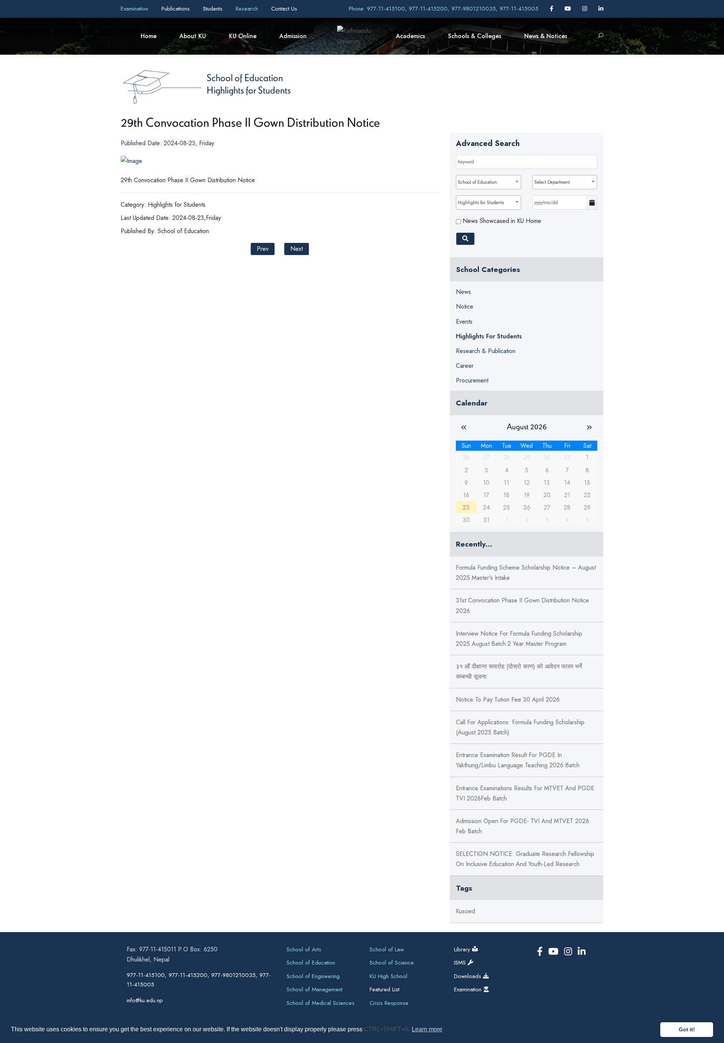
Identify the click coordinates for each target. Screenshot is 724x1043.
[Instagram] (585, 9)
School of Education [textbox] (477, 182)
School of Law (387, 949)
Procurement (472, 380)
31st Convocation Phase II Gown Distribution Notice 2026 (522, 605)
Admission (293, 36)
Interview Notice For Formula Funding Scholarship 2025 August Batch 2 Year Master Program (519, 638)
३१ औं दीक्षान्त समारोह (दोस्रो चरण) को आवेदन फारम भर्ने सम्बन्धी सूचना (519, 671)
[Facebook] (552, 9)
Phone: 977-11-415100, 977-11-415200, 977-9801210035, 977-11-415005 (443, 9)
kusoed (465, 911)
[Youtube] (568, 9)
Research (248, 9)
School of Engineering (313, 976)
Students (213, 9)
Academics (410, 36)
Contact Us (284, 9)
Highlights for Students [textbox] (481, 202)
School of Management (314, 989)
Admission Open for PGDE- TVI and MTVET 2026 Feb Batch (522, 826)
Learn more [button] (427, 1029)
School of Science (392, 963)
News (463, 291)
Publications (176, 9)
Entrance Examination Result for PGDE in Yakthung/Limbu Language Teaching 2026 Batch (518, 760)
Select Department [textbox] (552, 182)
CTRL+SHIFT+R (387, 1029)
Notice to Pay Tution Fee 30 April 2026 (508, 699)
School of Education (245, 77)
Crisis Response (389, 1003)
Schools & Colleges (474, 36)
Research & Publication (485, 351)
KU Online (242, 36)
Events (464, 321)
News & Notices (545, 36)
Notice (464, 306)
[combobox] (488, 182)
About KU (192, 36)
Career (465, 365)
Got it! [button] (687, 1029)
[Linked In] (600, 9)
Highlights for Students (249, 89)
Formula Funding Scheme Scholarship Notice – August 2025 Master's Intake (526, 572)
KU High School (388, 976)
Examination (135, 9)
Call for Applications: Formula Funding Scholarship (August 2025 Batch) (520, 727)
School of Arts (304, 949)
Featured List (384, 989)
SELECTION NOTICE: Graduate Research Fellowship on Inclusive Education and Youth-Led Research (525, 858)
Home (148, 36)
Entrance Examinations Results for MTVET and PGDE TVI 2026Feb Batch (525, 793)
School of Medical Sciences (320, 1003)
